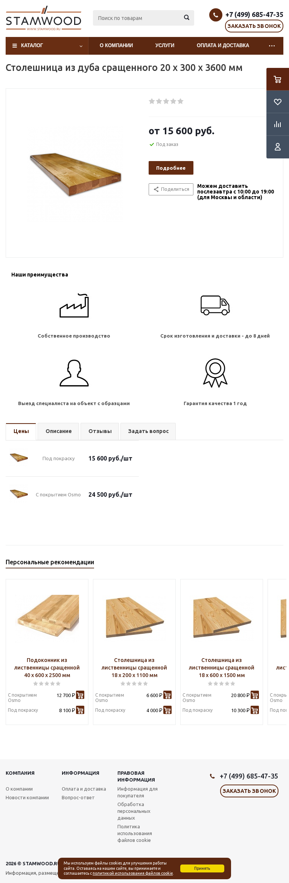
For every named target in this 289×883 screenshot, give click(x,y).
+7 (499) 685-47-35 (254, 14)
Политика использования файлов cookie (134, 833)
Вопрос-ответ (78, 797)
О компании (116, 45)
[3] (166, 101)
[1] (152, 101)
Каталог (32, 45)
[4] (173, 101)
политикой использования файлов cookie (133, 873)
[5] (180, 101)
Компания (20, 773)
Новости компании (27, 797)
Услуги (164, 45)
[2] (159, 101)
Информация (80, 773)
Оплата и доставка (223, 45)
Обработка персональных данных (134, 811)
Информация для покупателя (137, 792)
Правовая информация (136, 776)
